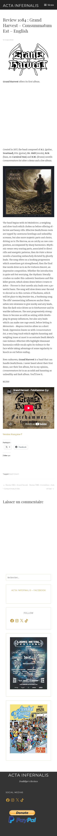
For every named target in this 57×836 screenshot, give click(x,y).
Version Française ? (12, 434)
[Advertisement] (28, 115)
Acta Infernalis (21, 5)
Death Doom (14, 474)
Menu (51, 4)
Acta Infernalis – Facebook (28, 590)
